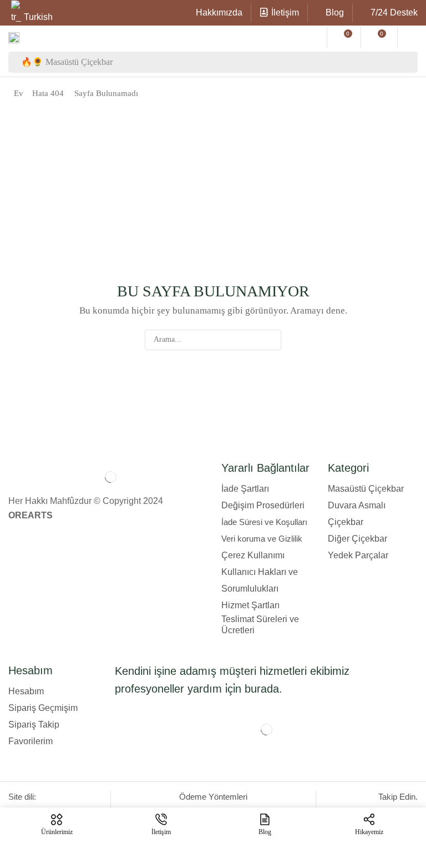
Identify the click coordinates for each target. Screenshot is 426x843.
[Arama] (271, 340)
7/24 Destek (394, 12)
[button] (313, 37)
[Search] (407, 62)
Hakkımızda (219, 12)
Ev (18, 93)
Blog (335, 12)
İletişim (285, 12)
